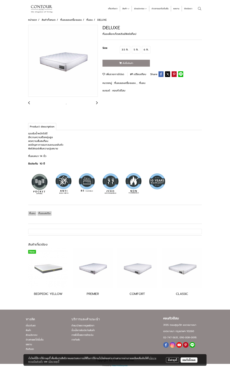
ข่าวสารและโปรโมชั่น (160, 8)
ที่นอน (142, 83)
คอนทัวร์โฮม (118, 90)
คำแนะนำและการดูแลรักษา (83, 326)
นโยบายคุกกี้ (53, 361)
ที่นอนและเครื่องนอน (125, 83)
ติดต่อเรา (188, 8)
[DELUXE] (63, 61)
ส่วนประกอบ (139, 8)
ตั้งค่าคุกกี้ (172, 360)
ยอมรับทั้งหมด (189, 360)
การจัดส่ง (76, 340)
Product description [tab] (42, 127)
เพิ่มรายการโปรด (114, 74)
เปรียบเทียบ (139, 74)
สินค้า (125, 8)
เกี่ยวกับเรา (113, 8)
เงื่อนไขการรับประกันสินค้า (83, 331)
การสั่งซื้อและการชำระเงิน (82, 335)
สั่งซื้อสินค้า (127, 63)
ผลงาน (176, 8)
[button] (199, 9)
